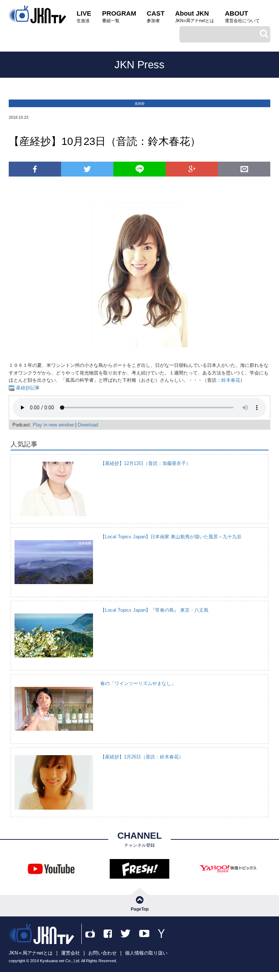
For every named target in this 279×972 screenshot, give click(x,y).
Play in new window (53, 425)
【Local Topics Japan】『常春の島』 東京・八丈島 (154, 610)
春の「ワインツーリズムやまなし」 (138, 683)
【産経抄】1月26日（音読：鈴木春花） (141, 757)
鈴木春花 (230, 380)
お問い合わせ (102, 953)
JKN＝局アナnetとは (31, 953)
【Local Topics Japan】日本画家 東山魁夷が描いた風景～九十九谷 (171, 536)
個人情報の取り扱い (146, 953)
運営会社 (70, 953)
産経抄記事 (27, 387)
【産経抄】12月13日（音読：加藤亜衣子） (145, 463)
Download (88, 425)
